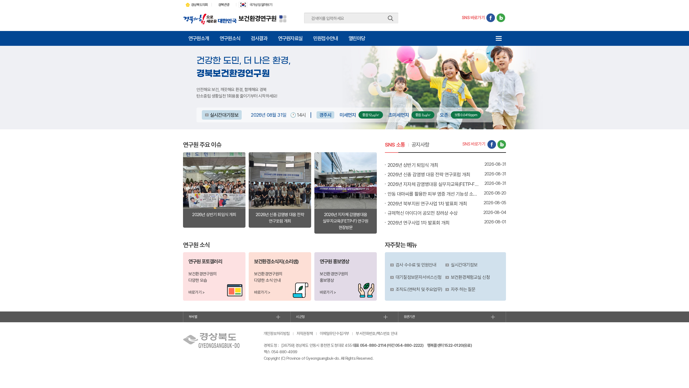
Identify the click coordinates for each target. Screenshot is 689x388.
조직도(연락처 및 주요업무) (419, 289)
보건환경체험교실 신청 (470, 277)
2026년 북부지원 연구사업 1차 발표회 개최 (427, 203)
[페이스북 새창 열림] (491, 17)
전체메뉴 (498, 38)
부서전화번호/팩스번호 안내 (376, 333)
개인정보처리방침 (276, 333)
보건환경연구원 (257, 18)
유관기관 (409, 317)
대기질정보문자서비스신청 (418, 277)
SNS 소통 (395, 144)
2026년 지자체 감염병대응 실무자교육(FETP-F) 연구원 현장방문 (433, 184)
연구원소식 (230, 38)
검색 (390, 18)
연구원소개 (198, 38)
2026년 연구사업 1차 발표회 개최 (418, 223)
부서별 (193, 317)
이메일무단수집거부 (334, 333)
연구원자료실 (290, 38)
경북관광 (223, 5)
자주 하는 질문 (463, 289)
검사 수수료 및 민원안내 (416, 265)
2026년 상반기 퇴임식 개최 (413, 165)
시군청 (300, 317)
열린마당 (357, 38)
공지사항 (420, 144)
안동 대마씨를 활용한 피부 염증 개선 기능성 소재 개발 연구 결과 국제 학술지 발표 (433, 194)
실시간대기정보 (224, 115)
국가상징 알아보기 (260, 5)
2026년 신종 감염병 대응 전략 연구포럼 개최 (429, 174)
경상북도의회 (199, 5)
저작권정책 (305, 333)
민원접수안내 (325, 38)
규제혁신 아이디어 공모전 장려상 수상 (423, 213)
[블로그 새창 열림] (501, 17)
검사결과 (259, 38)
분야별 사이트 (282, 18)
